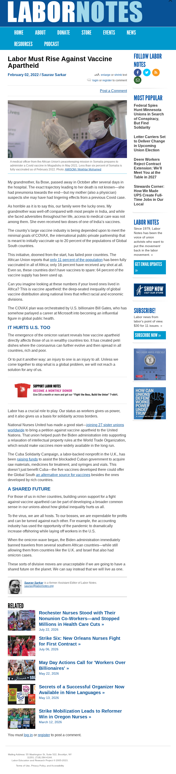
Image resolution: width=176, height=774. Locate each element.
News (131, 32)
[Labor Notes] (75, 11)
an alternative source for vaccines (63, 475)
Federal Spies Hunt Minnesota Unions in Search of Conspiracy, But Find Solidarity (149, 116)
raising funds (27, 459)
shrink (118, 74)
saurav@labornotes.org (39, 586)
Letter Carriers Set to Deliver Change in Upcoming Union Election (149, 143)
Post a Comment (113, 91)
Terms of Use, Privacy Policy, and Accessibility (40, 765)
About (40, 32)
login (95, 80)
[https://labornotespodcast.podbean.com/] (150, 378)
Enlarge (105, 74)
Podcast (51, 44)
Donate (63, 32)
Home (18, 32)
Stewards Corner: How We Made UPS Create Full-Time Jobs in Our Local (149, 195)
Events (109, 32)
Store (86, 32)
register (107, 80)
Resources (23, 44)
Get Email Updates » (148, 267)
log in (28, 735)
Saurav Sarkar (53, 75)
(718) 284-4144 (43, 757)
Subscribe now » (148, 335)
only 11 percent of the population (76, 260)
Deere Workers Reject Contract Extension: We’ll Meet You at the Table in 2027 (148, 168)
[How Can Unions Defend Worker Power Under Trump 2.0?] (150, 417)
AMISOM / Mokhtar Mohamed (83, 169)
